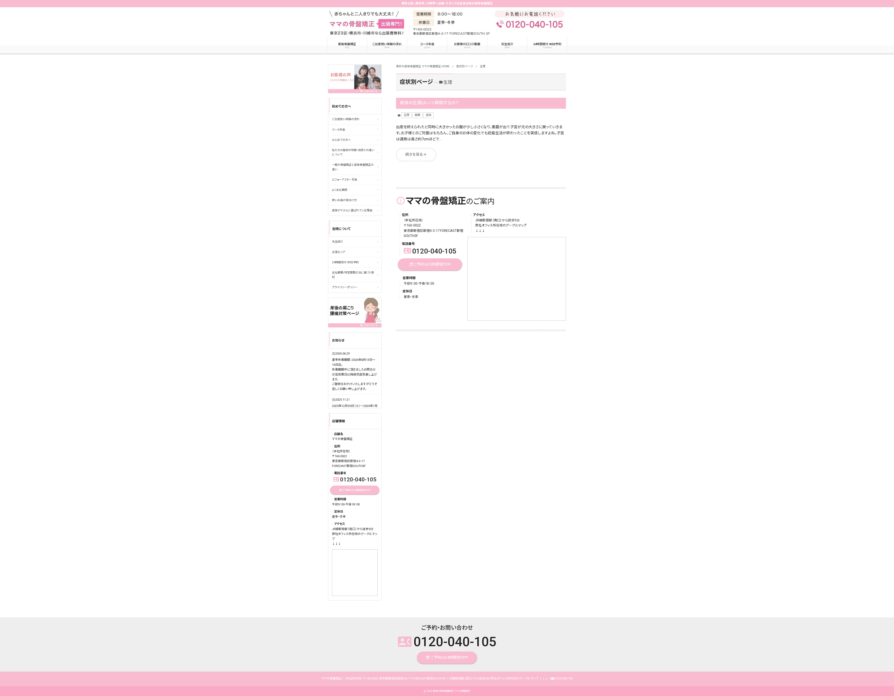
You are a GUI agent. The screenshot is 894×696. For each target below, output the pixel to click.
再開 (417, 115)
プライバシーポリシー (345, 287)
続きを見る (416, 154)
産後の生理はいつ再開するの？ (429, 102)
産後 (428, 115)
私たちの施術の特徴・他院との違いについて (353, 152)
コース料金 (427, 45)
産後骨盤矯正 (347, 45)
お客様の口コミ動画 (467, 45)
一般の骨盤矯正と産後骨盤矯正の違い (353, 167)
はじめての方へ (341, 140)
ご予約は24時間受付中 (430, 264)
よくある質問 (339, 190)
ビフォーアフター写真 (344, 179)
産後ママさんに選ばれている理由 (352, 210)
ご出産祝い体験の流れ (387, 45)
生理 (406, 115)
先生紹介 (507, 45)
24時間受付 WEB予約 (547, 45)
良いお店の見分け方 (344, 200)
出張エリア (338, 252)
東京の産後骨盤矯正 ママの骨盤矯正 (452, 691)
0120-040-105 (430, 251)
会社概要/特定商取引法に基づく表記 (353, 275)
